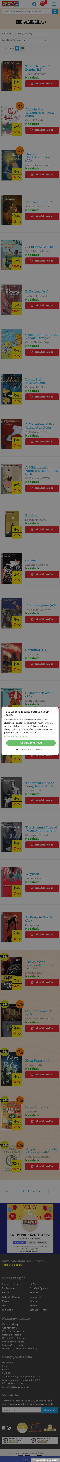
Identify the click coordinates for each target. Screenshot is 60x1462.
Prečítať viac (34, 732)
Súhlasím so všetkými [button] (31, 743)
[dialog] (30, 731)
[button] (30, 736)
